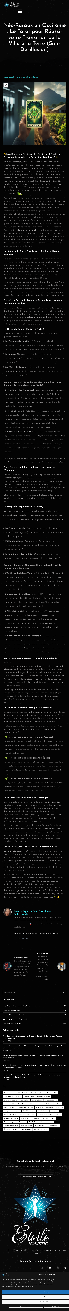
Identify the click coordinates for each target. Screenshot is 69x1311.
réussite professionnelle (45, 1114)
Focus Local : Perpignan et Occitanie (20, 77)
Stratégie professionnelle (11, 1118)
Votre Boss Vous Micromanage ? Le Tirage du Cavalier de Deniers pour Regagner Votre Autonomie (33, 1037)
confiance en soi (37, 1100)
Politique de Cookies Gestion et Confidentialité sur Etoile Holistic (26, 1307)
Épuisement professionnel (11, 1129)
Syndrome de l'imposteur (41, 1118)
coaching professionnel (10, 1100)
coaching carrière (29, 1096)
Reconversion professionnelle (27, 1114)
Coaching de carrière (43, 1096)
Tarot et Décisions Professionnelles (34, 1019)
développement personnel (11, 1103)
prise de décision (43, 1111)
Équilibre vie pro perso (40, 1129)
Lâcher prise (59, 1107)
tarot (52, 1118)
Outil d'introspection (29, 1111)
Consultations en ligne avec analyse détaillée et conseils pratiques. (37, 933)
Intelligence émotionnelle (26, 1107)
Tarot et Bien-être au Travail (34, 1015)
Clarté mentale (8, 1096)
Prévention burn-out (10, 1114)
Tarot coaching (8, 1122)
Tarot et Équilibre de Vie (34, 1024)
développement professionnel (30, 1103)
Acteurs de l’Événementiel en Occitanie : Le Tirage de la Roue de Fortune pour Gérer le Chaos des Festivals (34, 1047)
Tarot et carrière (33, 1122)
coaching (18, 1096)
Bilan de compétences (37, 1093)
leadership (49, 1107)
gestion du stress (47, 1103)
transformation (54, 1125)
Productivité (54, 1111)
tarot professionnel (26, 1125)
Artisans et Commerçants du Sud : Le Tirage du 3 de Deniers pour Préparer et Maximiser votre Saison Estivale (31, 1076)
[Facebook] (23, 938)
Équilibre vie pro (26, 1129)
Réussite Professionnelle (34, 1010)
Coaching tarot (24, 1100)
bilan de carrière (23, 1093)
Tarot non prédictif (47, 1122)
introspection (39, 1107)
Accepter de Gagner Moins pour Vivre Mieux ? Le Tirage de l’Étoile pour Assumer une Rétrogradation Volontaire (34, 1066)
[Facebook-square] (58, 1268)
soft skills (57, 1114)
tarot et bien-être (21, 1122)
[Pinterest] (27, 938)
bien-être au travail (9, 1093)
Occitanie (17, 1111)
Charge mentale (51, 1093)
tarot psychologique (41, 1125)
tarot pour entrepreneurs (11, 1125)
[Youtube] (19, 938)
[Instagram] (15, 938)
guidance (57, 1103)
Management (8, 1111)
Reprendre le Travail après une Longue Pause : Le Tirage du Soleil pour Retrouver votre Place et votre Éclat (42, 968)
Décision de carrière (51, 1100)
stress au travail (26, 1118)
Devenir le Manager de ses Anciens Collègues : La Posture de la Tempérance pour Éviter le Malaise (33, 1057)
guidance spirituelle (9, 1107)
